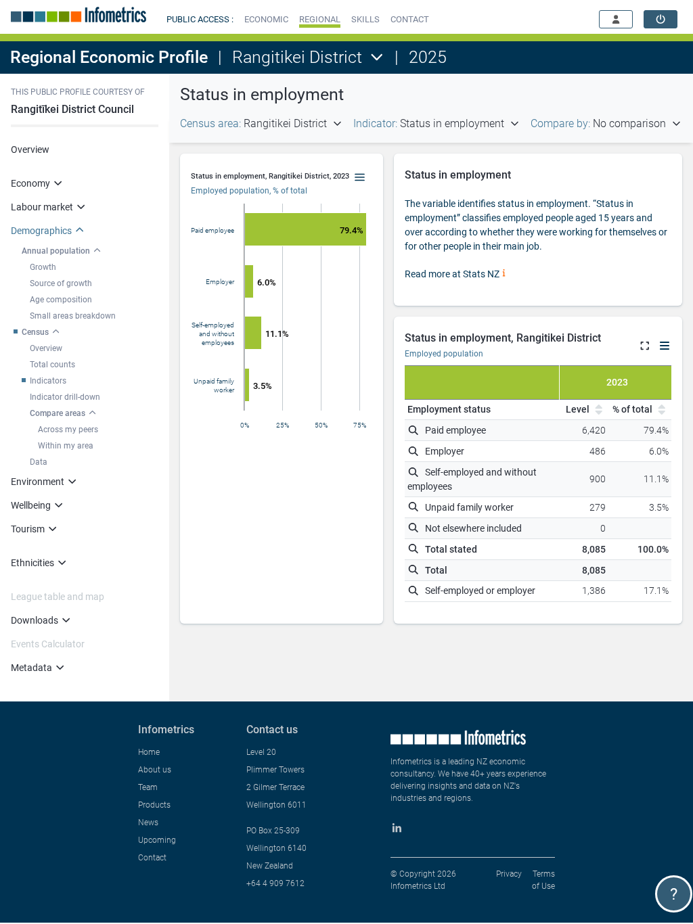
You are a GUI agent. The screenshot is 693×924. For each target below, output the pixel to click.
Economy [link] (30, 183)
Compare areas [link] (57, 413)
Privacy (509, 874)
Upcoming (157, 840)
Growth (43, 267)
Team (148, 787)
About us (154, 770)
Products (154, 805)
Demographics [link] (41, 230)
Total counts (52, 364)
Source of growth (61, 283)
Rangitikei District (297, 57)
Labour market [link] (42, 207)
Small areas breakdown (73, 316)
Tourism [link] (28, 529)
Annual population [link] (56, 251)
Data (38, 462)
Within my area (65, 446)
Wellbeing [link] (31, 505)
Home (149, 752)
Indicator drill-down (65, 397)
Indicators (48, 381)
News (148, 822)
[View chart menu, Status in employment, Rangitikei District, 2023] (360, 177)
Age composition (61, 299)
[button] (266, 19)
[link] (660, 19)
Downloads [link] (34, 620)
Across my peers (68, 429)
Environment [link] (37, 481)
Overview (30, 149)
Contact (152, 857)
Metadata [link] (31, 667)
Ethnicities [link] (32, 562)
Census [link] (35, 332)
